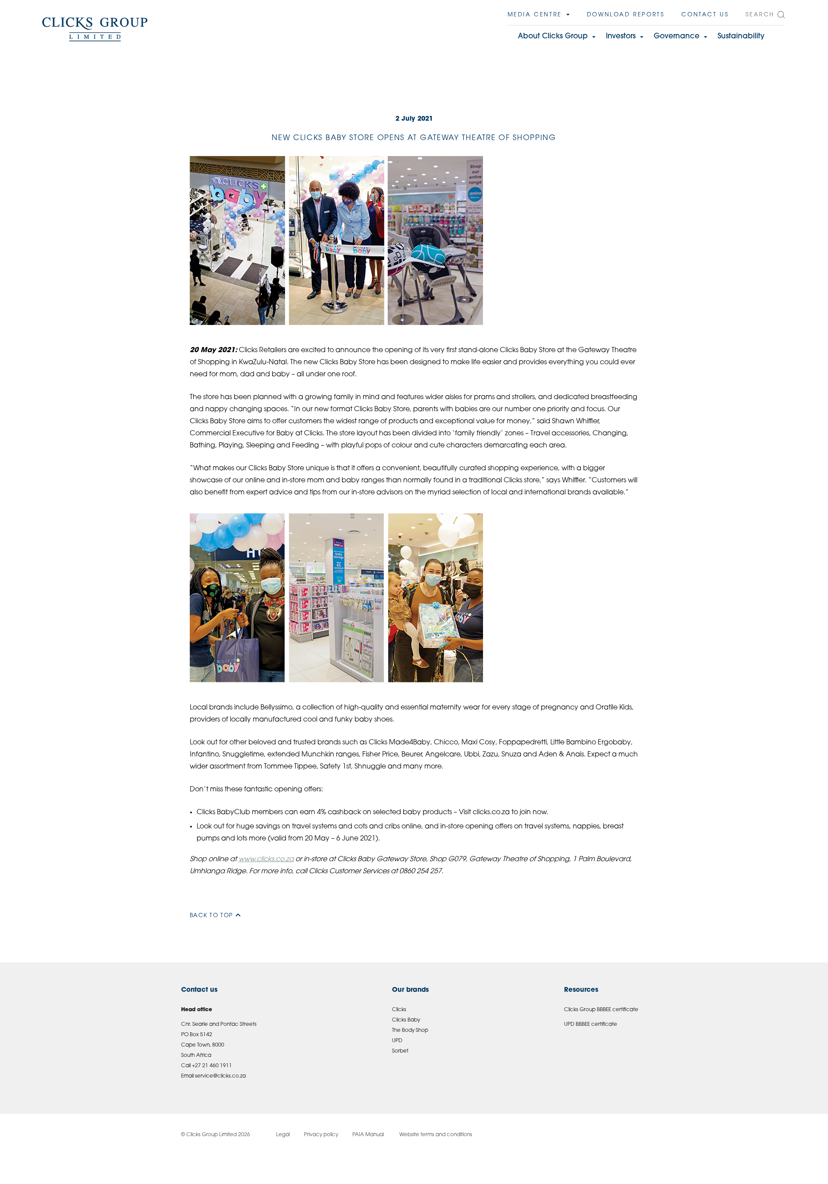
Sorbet (400, 1051)
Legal (283, 1134)
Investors (621, 36)
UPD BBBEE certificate (590, 1024)
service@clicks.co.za (220, 1076)
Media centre (535, 15)
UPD (397, 1040)
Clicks (399, 1009)
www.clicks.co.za (266, 859)
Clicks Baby (406, 1020)
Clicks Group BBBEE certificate (601, 1009)
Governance (676, 36)
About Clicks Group (553, 36)
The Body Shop (410, 1030)
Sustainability (741, 36)
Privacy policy (321, 1134)
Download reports (626, 15)
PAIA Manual (368, 1134)
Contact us (704, 15)
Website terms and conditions (435, 1134)
